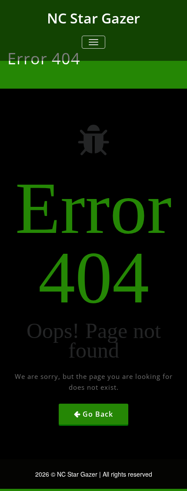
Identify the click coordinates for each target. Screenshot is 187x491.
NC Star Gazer (93, 18)
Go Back (98, 414)
